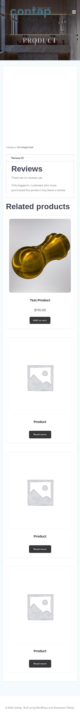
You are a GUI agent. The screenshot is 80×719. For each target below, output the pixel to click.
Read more (40, 434)
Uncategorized (25, 147)
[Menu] (74, 12)
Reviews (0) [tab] (17, 158)
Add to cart (40, 320)
